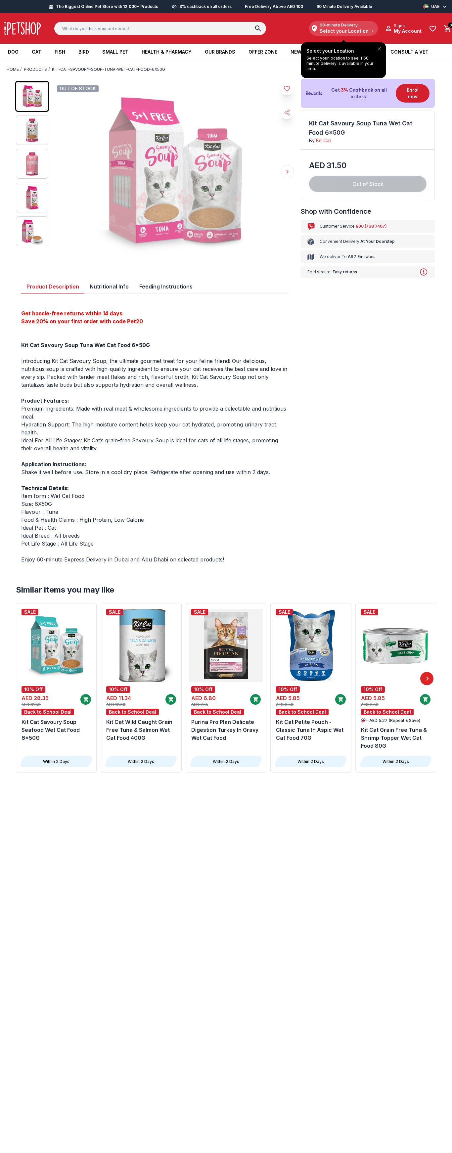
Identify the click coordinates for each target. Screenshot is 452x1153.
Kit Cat (323, 140)
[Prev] (25, 678)
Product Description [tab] (52, 286)
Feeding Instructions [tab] (166, 286)
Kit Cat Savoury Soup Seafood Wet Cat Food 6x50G (51, 730)
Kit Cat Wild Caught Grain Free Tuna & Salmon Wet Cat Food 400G (139, 730)
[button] (368, 93)
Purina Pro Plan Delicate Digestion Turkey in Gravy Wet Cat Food (224, 730)
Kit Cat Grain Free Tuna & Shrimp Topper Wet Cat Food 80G (394, 738)
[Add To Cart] (85, 699)
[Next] (426, 678)
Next (287, 171)
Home (13, 69)
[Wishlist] (432, 28)
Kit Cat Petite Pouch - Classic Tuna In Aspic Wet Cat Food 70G (309, 730)
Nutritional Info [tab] (109, 286)
